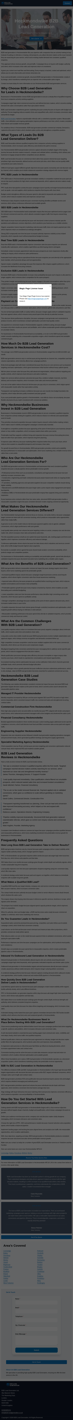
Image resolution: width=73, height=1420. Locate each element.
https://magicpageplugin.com (37, 298)
